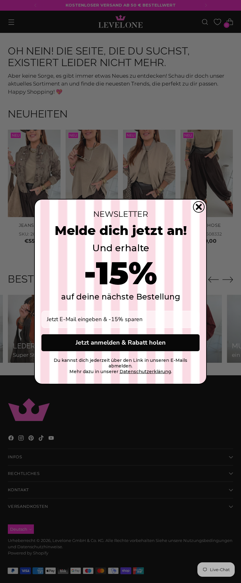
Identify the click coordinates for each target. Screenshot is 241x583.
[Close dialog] (198, 206)
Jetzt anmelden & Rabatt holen (121, 342)
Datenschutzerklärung (145, 371)
